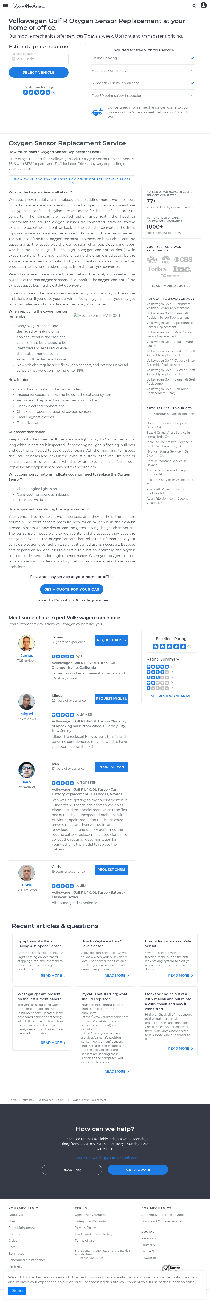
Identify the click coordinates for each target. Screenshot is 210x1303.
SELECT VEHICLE (39, 72)
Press (13, 1221)
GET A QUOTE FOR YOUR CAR (71, 589)
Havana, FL (154, 465)
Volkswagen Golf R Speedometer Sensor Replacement (170, 325)
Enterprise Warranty (90, 1221)
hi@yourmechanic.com (119, 1158)
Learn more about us (171, 285)
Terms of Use (85, 1240)
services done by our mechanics (170, 207)
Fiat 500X (153, 480)
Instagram (149, 1258)
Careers (14, 1234)
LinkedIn (148, 1245)
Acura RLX (154, 499)
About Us (16, 1215)
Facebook (148, 1238)
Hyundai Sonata (158, 451)
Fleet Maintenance (23, 1228)
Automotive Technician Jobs (162, 1215)
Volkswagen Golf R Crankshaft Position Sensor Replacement (168, 306)
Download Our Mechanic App (163, 1221)
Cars (12, 1247)
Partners (15, 1266)
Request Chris (111, 870)
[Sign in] (203, 5)
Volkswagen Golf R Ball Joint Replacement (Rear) (167, 391)
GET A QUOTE (138, 1170)
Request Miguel (111, 699)
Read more (52, 975)
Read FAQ (72, 1170)
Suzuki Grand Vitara (161, 432)
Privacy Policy (85, 1228)
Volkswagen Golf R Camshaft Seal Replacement (171, 381)
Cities (13, 1240)
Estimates (16, 1253)
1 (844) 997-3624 (85, 1158)
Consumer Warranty (90, 1215)
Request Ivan (111, 767)
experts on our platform (164, 233)
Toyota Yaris (155, 470)
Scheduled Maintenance (27, 1260)
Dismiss (17, 1290)
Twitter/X (148, 1251)
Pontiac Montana (159, 461)
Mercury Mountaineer (162, 442)
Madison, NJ (155, 493)
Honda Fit (154, 423)
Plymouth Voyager (160, 489)
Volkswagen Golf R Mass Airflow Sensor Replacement (170, 334)
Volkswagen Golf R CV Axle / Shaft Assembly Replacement (171, 353)
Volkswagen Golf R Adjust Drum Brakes (170, 344)
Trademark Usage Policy (93, 1234)
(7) (53, 92)
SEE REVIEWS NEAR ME (171, 696)
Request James (111, 640)
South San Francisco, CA (164, 446)
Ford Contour (156, 414)
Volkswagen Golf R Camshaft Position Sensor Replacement (168, 315)
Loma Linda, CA (158, 437)
